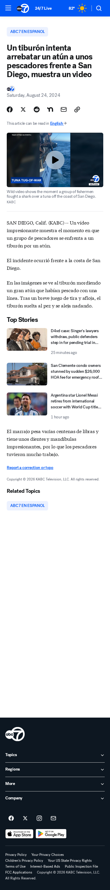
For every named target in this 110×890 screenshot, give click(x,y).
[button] (8, 8)
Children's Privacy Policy (24, 860)
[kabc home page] (15, 734)
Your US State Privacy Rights (70, 860)
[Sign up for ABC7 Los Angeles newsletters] (53, 818)
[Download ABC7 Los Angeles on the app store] (19, 834)
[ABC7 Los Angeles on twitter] (25, 818)
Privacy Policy (16, 854)
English (56, 123)
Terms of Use (15, 866)
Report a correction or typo (30, 467)
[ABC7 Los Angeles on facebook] (11, 818)
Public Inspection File (81, 866)
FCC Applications (18, 872)
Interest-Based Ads (45, 866)
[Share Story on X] (23, 109)
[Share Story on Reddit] (37, 109)
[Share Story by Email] (64, 109)
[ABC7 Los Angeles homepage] (23, 8)
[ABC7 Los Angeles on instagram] (39, 818)
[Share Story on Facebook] (10, 109)
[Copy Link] (77, 109)
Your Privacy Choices (47, 854)
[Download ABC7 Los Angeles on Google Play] (51, 834)
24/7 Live (43, 8)
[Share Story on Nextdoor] (50, 109)
